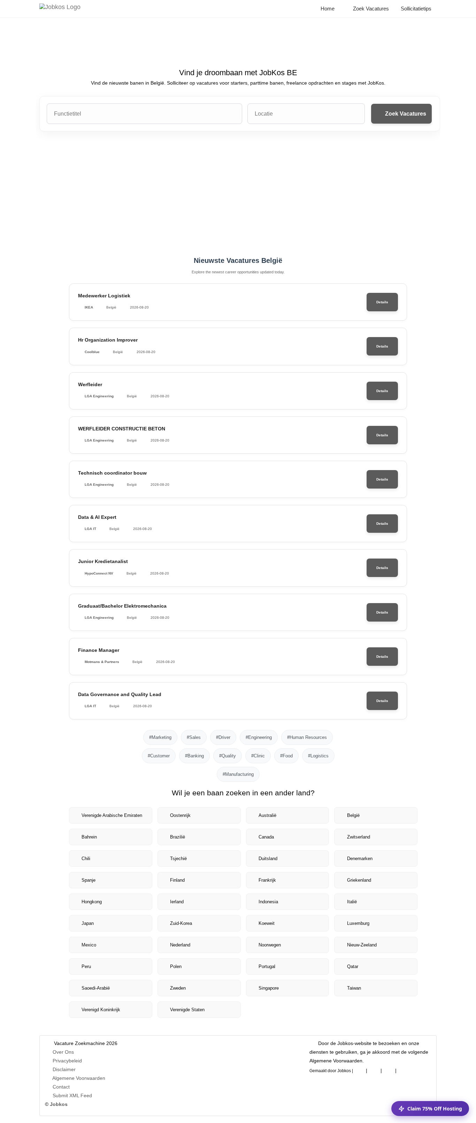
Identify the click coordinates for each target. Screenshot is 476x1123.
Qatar (352, 966)
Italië (352, 901)
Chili (86, 858)
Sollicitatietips (415, 8)
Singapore (269, 988)
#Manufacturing (238, 774)
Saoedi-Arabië (96, 988)
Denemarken (360, 858)
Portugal (267, 966)
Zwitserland (358, 837)
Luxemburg (358, 923)
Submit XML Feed (72, 1095)
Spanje (88, 880)
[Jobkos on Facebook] (359, 1069)
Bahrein (89, 837)
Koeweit (267, 923)
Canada (266, 837)
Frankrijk (267, 880)
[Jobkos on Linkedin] (374, 1069)
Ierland (177, 901)
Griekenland (359, 880)
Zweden (178, 988)
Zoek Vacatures (370, 8)
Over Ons (63, 1052)
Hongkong (92, 901)
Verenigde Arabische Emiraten (112, 815)
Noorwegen (270, 944)
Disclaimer (64, 1069)
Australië (267, 815)
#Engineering (259, 737)
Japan (88, 923)
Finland (177, 880)
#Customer (159, 755)
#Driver (223, 737)
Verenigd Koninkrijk (101, 1009)
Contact (61, 1087)
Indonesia (268, 901)
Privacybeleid (67, 1060)
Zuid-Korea (181, 923)
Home (327, 8)
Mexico (89, 944)
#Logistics (318, 755)
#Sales (194, 737)
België (353, 815)
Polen (176, 966)
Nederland (180, 944)
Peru (86, 966)
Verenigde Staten (187, 1009)
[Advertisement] (238, 194)
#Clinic (258, 755)
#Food (286, 755)
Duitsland (268, 858)
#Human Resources (307, 737)
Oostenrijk (180, 815)
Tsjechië (178, 858)
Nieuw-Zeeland (362, 944)
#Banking (194, 755)
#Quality (227, 755)
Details (382, 302)
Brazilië (177, 837)
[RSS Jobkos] (388, 1069)
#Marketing (160, 737)
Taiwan (354, 988)
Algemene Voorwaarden (78, 1078)
